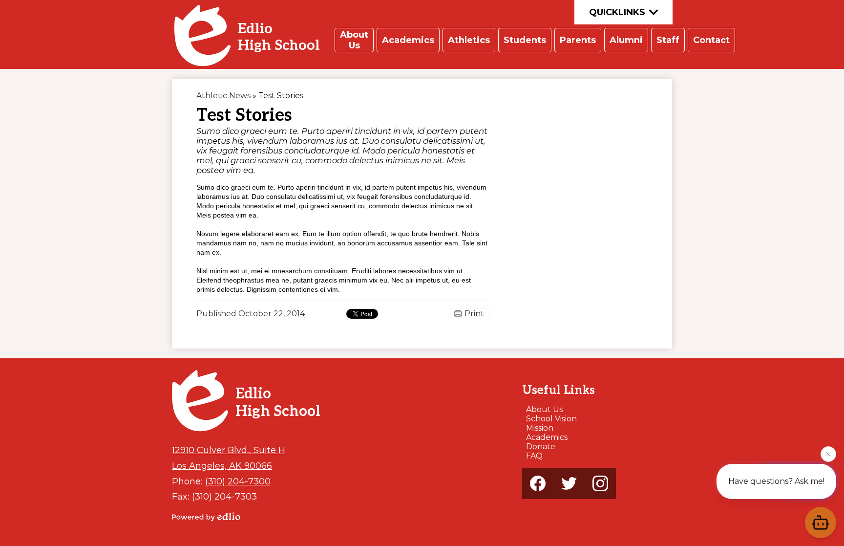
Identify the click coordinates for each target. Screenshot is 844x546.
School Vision (551, 418)
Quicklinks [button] (617, 12)
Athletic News (223, 95)
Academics (547, 437)
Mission (539, 428)
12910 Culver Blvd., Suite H (228, 450)
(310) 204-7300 (238, 481)
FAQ (534, 455)
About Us (544, 409)
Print (474, 313)
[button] (354, 40)
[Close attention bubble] (828, 454)
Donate (540, 446)
